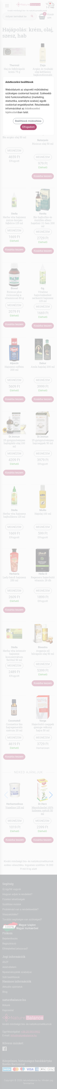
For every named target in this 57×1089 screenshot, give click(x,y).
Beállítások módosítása (28, 120)
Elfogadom (28, 126)
